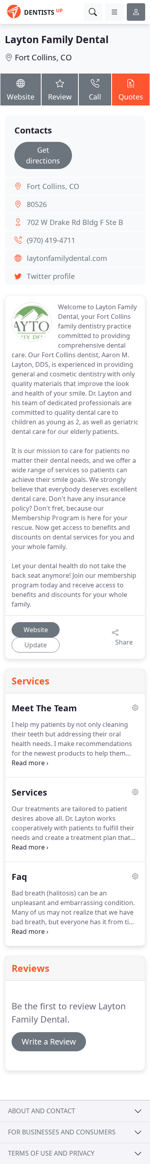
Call (95, 96)
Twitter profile (51, 276)
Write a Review (49, 1041)
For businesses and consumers (62, 1132)
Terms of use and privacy (51, 1153)
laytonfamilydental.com (67, 258)
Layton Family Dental (56, 39)
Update (35, 645)
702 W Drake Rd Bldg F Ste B (75, 222)
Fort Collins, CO (43, 57)
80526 (37, 204)
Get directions (43, 155)
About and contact (41, 1110)
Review (60, 96)
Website (20, 96)
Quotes (130, 96)
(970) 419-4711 (51, 240)
